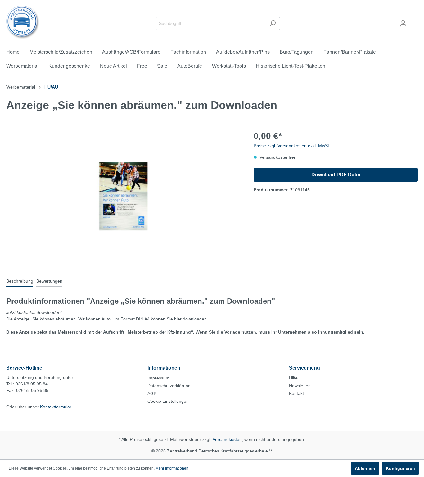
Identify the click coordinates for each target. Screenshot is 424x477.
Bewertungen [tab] (49, 281)
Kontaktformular (55, 406)
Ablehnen (365, 468)
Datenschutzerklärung (169, 385)
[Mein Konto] (403, 23)
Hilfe (293, 377)
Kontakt (296, 393)
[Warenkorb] (414, 20)
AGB (151, 393)
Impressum (158, 377)
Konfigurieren (400, 468)
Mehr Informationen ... (174, 468)
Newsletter (299, 385)
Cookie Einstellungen (168, 401)
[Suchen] (272, 23)
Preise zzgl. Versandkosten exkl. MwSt (291, 145)
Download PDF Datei (335, 174)
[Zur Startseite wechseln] (22, 22)
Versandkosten (227, 439)
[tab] (19, 281)
